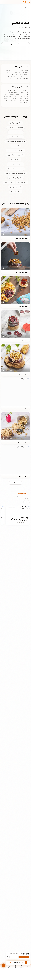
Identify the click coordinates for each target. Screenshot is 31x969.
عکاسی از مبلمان (22, 182)
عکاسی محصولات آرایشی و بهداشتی (15, 173)
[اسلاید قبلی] (28, 501)
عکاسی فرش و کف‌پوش (15, 178)
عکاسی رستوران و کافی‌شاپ (15, 128)
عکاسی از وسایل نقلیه (15, 187)
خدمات (21, 7)
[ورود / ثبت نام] (4, 2)
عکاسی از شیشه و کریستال (15, 164)
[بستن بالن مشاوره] (28, 962)
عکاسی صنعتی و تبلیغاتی (15, 137)
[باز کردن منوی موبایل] (2, 2)
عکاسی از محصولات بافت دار (15, 169)
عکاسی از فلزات (15, 160)
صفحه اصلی (27, 7)
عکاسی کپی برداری (15, 192)
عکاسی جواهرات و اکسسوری (15, 155)
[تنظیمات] (8, 957)
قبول (24, 956)
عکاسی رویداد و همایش (15, 132)
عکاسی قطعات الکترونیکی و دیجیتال (15, 141)
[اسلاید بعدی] (24, 501)
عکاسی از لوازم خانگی (15, 123)
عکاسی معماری (15, 146)
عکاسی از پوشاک (8, 182)
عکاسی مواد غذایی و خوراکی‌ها (15, 150)
